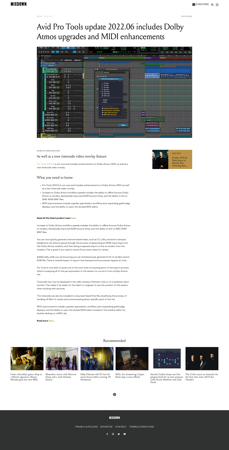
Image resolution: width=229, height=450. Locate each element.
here (51, 321)
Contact (121, 427)
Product (48, 16)
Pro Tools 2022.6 (45, 164)
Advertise (106, 427)
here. (73, 218)
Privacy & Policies (86, 427)
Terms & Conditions (141, 427)
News (39, 16)
